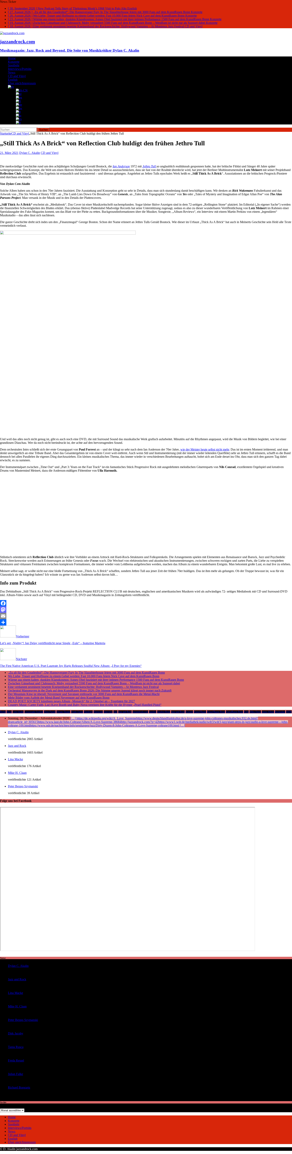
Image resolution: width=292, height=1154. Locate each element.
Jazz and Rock (125, 711)
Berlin (3, 711)
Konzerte (13, 61)
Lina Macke (15, 759)
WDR (289, 711)
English (12, 79)
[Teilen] (146, 622)
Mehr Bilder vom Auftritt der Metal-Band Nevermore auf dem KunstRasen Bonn (58, 697)
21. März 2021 (9, 152)
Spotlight (13, 65)
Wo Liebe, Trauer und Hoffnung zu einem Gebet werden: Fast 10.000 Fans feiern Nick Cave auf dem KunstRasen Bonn (83, 676)
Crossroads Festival (33, 711)
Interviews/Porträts (19, 69)
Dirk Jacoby (15, 1033)
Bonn (9, 711)
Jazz (115, 711)
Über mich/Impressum (22, 83)
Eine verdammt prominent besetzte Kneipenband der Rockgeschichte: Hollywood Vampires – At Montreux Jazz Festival (83, 687)
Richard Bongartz (19, 1087)
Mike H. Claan (17, 772)
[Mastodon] (146, 609)
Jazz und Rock (178, 711)
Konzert (189, 711)
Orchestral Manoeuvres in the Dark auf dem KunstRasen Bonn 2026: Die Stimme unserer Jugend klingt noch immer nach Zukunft (89, 690)
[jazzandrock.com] (12, 33)
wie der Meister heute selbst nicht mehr (204, 449)
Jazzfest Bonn (163, 711)
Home (12, 58)
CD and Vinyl (17, 76)
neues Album (268, 711)
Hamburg (88, 711)
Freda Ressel (16, 1060)
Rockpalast (280, 711)
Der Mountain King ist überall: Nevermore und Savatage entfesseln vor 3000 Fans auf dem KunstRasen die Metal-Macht (84, 694)
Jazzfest (152, 711)
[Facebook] (146, 603)
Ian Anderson (121, 166)
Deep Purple (50, 711)
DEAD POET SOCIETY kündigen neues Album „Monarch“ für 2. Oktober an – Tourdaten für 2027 (71, 701)
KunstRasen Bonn (234, 711)
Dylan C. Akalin (29, 152)
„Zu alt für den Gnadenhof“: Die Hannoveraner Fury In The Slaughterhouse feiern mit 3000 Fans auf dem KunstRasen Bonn (86, 672)
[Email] (146, 616)
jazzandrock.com (140, 711)
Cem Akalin (18, 711)
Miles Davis (255, 711)
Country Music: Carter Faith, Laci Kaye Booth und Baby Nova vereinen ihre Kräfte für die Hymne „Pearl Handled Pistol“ (84, 704)
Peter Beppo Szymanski (23, 786)
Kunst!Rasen (200, 711)
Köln (246, 711)
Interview (108, 711)
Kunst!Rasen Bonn (216, 711)
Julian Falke (15, 1074)
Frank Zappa (77, 711)
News (11, 72)
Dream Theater (63, 711)
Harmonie (98, 711)
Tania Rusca (15, 1047)
